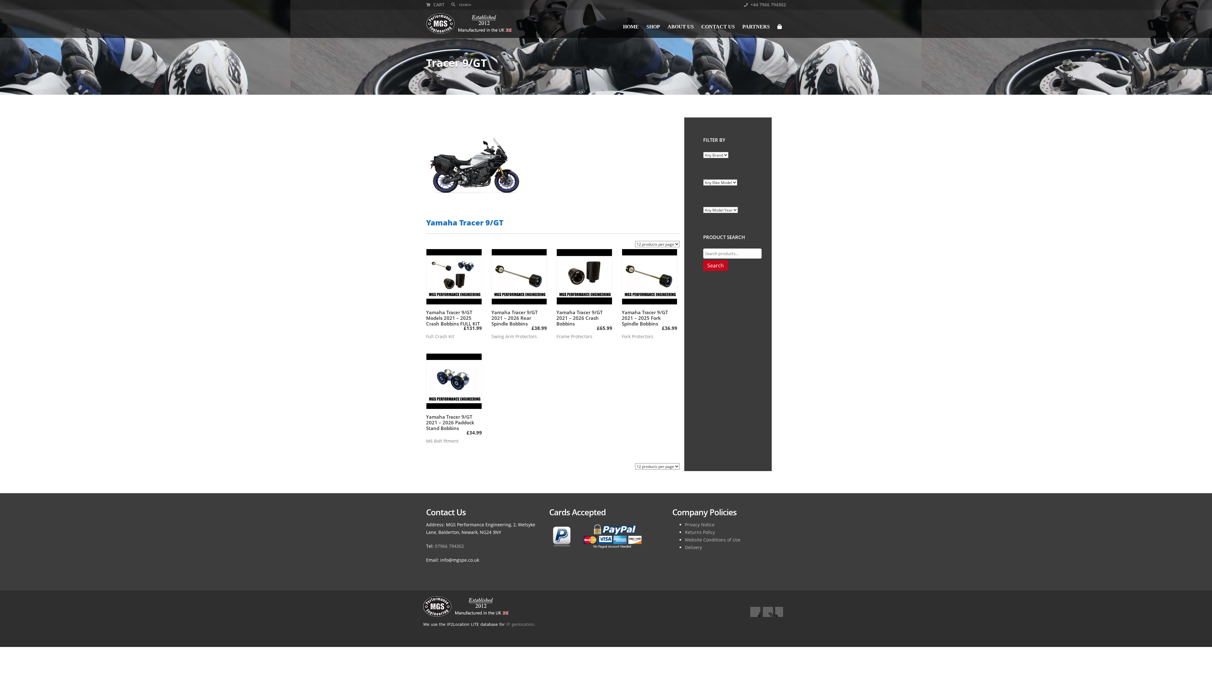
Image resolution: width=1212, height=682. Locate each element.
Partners (756, 26)
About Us (681, 26)
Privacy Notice (700, 525)
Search (715, 265)
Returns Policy (700, 532)
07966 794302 (449, 546)
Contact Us (718, 26)
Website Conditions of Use (712, 540)
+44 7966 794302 (767, 5)
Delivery (693, 547)
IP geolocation (520, 624)
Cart (438, 5)
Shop (653, 26)
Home (631, 26)
